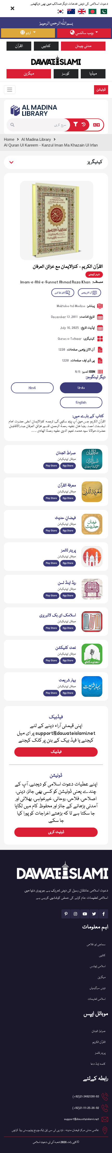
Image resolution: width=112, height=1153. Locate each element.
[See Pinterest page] (66, 913)
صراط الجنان (98, 1031)
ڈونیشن (101, 89)
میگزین (29, 74)
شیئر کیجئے (94, 274)
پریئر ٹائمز (100, 1053)
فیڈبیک (56, 752)
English (81, 402)
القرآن (19, 46)
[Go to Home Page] (56, 60)
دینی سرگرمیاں (97, 988)
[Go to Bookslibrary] (34, 110)
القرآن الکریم (98, 1042)
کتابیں (46, 46)
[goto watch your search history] (84, 125)
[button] (13, 124)
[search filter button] (75, 125)
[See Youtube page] (84, 913)
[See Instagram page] (75, 913)
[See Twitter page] (94, 913)
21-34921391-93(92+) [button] (86, 1096)
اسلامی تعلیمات (96, 999)
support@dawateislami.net (81, 1119)
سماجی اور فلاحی (96, 944)
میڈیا (93, 74)
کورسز (66, 74)
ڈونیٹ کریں (56, 832)
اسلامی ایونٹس (97, 966)
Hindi (32, 387)
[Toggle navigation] (9, 89)
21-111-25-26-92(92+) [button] (85, 1108)
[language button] (96, 125)
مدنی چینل (83, 46)
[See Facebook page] (103, 913)
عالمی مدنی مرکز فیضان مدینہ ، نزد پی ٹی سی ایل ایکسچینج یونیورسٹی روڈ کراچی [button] (55, 1130)
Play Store (51, 466)
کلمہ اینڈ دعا (98, 1064)
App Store (68, 466)
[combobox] (45, 124)
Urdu (81, 387)
